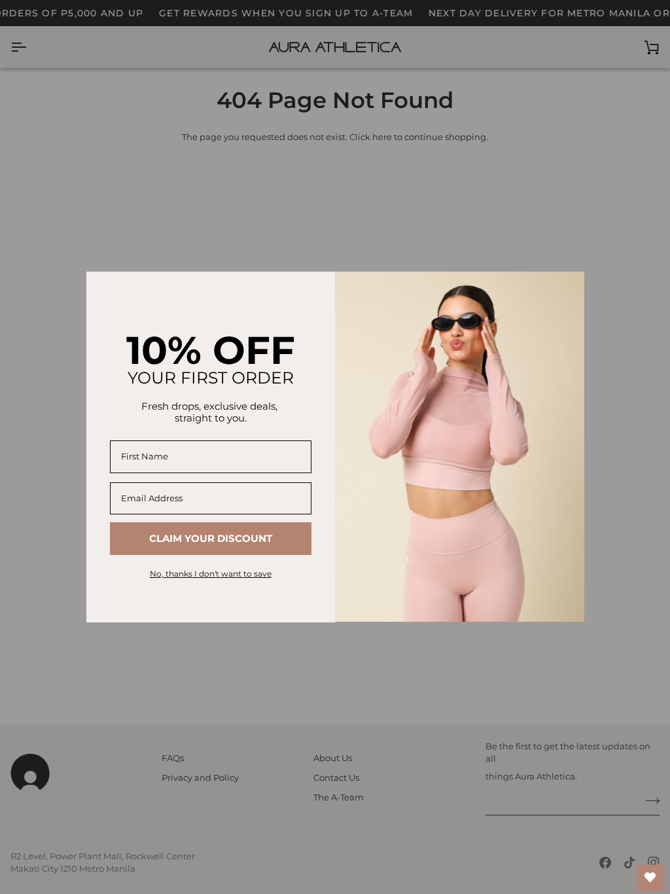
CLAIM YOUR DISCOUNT (210, 538)
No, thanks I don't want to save (211, 574)
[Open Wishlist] (650, 878)
